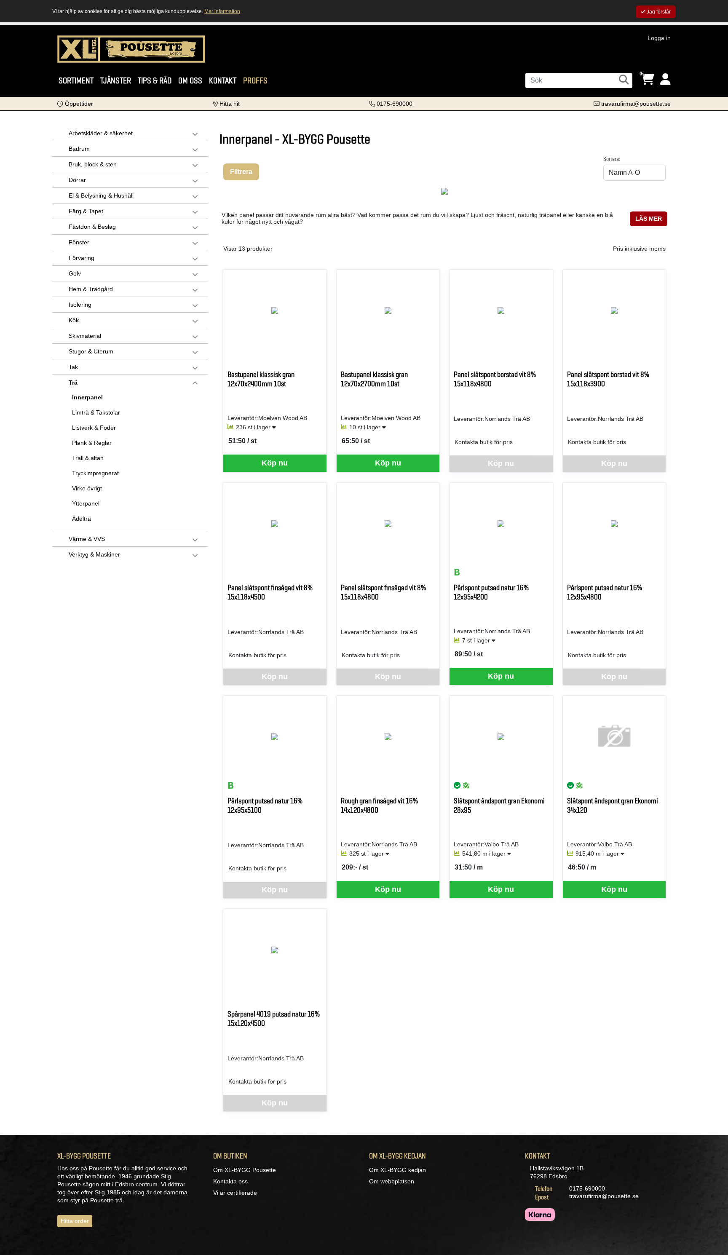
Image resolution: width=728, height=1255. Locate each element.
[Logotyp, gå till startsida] (131, 48)
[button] (75, 104)
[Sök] (624, 80)
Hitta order (75, 1221)
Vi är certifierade (235, 1192)
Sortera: (611, 159)
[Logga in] (665, 79)
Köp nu (275, 463)
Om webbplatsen (391, 1181)
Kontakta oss (230, 1181)
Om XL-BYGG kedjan (397, 1170)
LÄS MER (648, 218)
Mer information (222, 11)
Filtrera (241, 171)
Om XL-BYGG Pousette (244, 1170)
